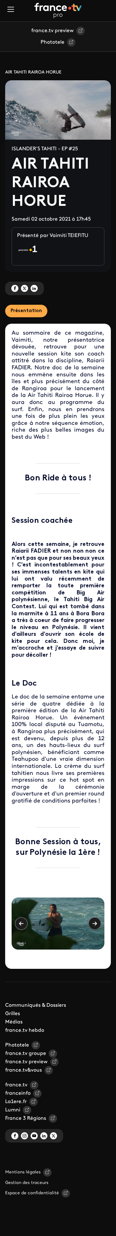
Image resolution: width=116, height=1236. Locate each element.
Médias (14, 1022)
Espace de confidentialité (32, 1193)
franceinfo (18, 1093)
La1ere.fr (16, 1101)
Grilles (12, 1013)
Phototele (52, 42)
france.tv (16, 1085)
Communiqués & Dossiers (35, 1005)
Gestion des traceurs (26, 1182)
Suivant (94, 923)
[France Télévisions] (58, 10)
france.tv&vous (23, 1070)
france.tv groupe (25, 1053)
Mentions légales (23, 1172)
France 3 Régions (25, 1118)
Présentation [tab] (26, 311)
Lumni (12, 1110)
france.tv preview (52, 30)
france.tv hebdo (24, 1030)
